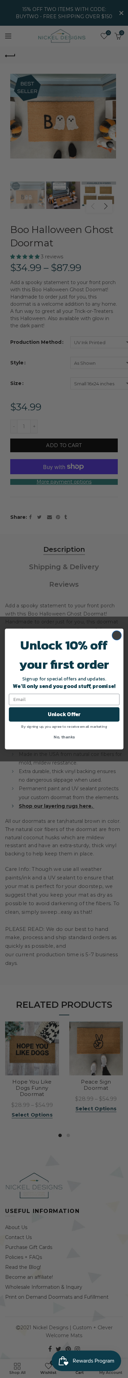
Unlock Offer (63, 714)
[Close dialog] (116, 635)
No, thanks (64, 737)
